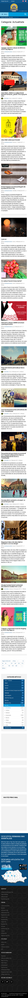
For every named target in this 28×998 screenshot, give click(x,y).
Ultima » (4, 668)
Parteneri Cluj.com (5, 928)
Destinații (7, 692)
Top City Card (4, 967)
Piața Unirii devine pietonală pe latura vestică (12, 368)
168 (15, 663)
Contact (12, 1)
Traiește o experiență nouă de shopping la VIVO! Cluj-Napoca (13, 629)
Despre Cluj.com (4, 1)
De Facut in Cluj (4, 910)
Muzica (7, 717)
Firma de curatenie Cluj (6, 958)
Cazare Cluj (3, 921)
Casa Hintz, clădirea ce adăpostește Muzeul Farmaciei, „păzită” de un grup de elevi (14, 94)
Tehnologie (8, 722)
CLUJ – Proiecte (8, 680)
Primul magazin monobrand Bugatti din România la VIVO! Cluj (13, 187)
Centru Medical (4, 894)
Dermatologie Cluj (5, 899)
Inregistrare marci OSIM (6, 971)
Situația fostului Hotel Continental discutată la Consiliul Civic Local (12, 585)
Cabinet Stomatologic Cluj (7, 892)
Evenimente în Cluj (5, 912)
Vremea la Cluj (8, 727)
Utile (7, 725)
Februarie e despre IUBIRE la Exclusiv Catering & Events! (12, 323)
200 (16, 665)
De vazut (3, 926)
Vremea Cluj (3, 933)
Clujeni (6, 683)
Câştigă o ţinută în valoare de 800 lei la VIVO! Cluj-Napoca (13, 48)
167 (11, 663)
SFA (2, 949)
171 (3, 665)
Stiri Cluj (6, 17)
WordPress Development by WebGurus (18, 993)
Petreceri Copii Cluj (5, 935)
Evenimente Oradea (5, 969)
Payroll (2, 944)
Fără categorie (8, 695)
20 (2, 663)
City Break (3, 956)
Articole (3, 908)
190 (13, 665)
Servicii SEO (3, 942)
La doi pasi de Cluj (5, 905)
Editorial (7, 712)
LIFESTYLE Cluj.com (9, 697)
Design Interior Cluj (5, 974)
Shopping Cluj (4, 919)
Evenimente (8, 715)
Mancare (7, 700)
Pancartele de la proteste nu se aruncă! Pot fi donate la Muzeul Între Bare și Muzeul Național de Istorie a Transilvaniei (13, 456)
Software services (5, 946)
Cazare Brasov (4, 965)
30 (5, 663)
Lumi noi (3, 239)
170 (22, 663)
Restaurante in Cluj (5, 914)
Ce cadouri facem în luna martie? (11, 281)
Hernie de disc (4, 896)
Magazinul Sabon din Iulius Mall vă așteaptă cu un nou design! (11, 542)
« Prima (14, 661)
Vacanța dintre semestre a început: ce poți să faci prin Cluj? (13, 500)
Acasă (2, 17)
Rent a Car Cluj (4, 960)
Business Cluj (4, 924)
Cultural (6, 688)
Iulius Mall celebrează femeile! (10, 140)
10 (23, 661)
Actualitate (11, 17)
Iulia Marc (7, 98)
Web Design (4, 962)
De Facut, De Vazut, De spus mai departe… (14, 690)
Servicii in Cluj (8, 702)
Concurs (6, 685)
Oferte (7, 720)
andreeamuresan (8, 51)
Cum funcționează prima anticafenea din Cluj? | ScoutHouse (14, 410)
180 (9, 665)
